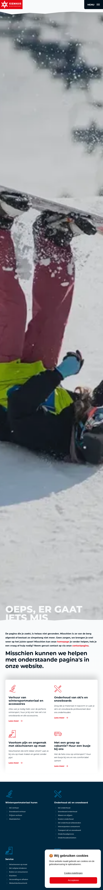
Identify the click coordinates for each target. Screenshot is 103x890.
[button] (93, 4)
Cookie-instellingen (73, 873)
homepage (63, 641)
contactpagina (80, 645)
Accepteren (73, 880)
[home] (11, 4)
